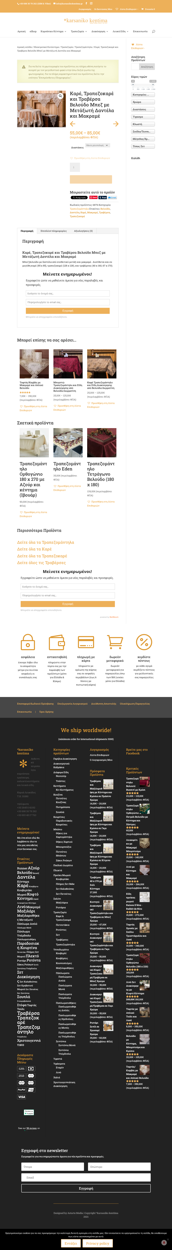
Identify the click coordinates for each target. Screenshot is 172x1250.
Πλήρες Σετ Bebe (65, 883)
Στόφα (22, 1005)
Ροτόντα (34, 960)
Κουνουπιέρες (64, 963)
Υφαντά (57, 1058)
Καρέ (83, 212)
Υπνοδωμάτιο (61, 949)
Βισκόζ (36, 873)
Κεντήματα (59, 785)
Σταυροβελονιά (24, 1001)
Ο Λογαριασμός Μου (101, 759)
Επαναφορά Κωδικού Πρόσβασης (35, 704)
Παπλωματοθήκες (66, 1002)
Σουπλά (23, 996)
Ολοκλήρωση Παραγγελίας (135, 704)
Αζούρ (33, 867)
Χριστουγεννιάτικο (29, 1042)
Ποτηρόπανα (63, 807)
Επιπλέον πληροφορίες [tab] (54, 230)
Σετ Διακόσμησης (28, 976)
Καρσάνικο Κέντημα (52, 31)
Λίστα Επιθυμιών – (128, 9)
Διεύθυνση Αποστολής (103, 704)
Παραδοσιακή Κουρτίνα (28, 945)
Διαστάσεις (77, 147)
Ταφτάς (31, 1005)
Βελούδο (105, 208)
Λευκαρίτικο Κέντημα (26, 903)
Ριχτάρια (61, 907)
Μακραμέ (92, 212)
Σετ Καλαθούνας (28, 981)
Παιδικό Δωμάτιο (63, 865)
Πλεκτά (57, 870)
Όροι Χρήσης (46, 712)
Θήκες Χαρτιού (64, 841)
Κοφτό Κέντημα (27, 896)
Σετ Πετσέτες (32, 989)
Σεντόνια (61, 1041)
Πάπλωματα (62, 973)
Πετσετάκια (62, 924)
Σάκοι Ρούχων (64, 860)
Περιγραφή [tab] (27, 230)
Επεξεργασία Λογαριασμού (72, 704)
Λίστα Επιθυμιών (99, 755)
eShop (33, 31)
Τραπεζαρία (77, 31)
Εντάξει (71, 1243)
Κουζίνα (57, 794)
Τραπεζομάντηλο (28, 1029)
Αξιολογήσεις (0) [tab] (83, 230)
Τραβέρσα (104, 212)
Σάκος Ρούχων (25, 964)
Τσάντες (60, 781)
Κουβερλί (61, 953)
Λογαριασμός (85, 9)
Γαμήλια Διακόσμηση (65, 758)
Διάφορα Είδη (61, 772)
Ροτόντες (61, 929)
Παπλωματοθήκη (26, 939)
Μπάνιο (57, 829)
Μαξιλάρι (26, 911)
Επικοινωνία (140, 31)
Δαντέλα (74, 212)
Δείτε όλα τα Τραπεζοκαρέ (42, 556)
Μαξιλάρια (62, 902)
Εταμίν (60, 1067)
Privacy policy (97, 1243)
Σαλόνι (57, 898)
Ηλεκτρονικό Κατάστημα (46, 47)
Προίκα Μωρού (62, 875)
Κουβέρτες (62, 958)
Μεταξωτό (26, 919)
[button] (60, 96)
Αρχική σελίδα (24, 47)
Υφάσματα (59, 1063)
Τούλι (20, 1009)
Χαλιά (56, 1077)
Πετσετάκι (21, 952)
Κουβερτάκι (62, 879)
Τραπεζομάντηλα (83, 47)
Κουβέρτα (33, 886)
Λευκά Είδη (119, 31)
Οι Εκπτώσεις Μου (103, 9)
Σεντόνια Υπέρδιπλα (27, 968)
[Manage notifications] (164, 1242)
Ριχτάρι (21, 960)
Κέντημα (23, 881)
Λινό (21, 906)
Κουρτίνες (59, 817)
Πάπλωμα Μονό (24, 927)
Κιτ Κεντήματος (65, 789)
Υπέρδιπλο (22, 1037)
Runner (22, 868)
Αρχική (21, 31)
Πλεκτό (32, 955)
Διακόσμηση (98, 31)
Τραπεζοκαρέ (77, 216)
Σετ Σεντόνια (23, 993)
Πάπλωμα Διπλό (27, 923)
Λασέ (35, 899)
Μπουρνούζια (63, 846)
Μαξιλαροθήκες (28, 917)
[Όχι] (167, 1239)
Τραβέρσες (62, 939)
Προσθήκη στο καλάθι (91, 179)
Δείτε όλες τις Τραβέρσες (41, 562)
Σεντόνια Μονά (66, 1045)
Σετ (58, 934)
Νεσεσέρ (61, 776)
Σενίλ (36, 965)
